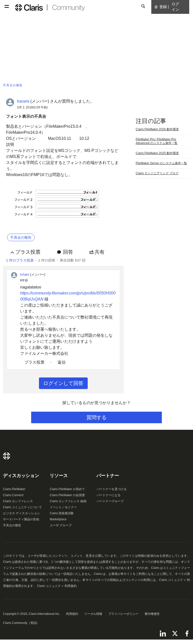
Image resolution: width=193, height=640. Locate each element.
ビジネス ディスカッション (21, 513)
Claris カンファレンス (18, 501)
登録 (163, 7)
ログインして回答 (63, 383)
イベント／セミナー (63, 507)
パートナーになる (108, 495)
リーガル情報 (93, 614)
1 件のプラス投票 (20, 260)
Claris (6, 455)
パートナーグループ (110, 501)
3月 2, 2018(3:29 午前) (32, 107)
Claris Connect (13, 495)
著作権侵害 (152, 614)
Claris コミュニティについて (22, 507)
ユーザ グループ (61, 525)
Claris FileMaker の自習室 (67, 495)
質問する (96, 417)
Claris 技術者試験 (62, 513)
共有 (99, 252)
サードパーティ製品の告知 (21, 519)
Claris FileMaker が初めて (67, 489)
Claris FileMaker (14, 489)
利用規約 (72, 614)
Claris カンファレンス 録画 (68, 501)
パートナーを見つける (111, 489)
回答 (68, 252)
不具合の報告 (12, 525)
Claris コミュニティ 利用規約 (57, 586)
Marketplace (58, 519)
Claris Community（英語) (20, 623)
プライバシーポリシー (123, 614)
